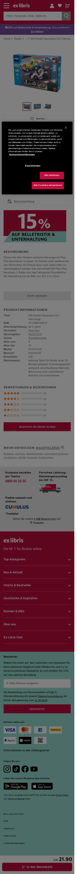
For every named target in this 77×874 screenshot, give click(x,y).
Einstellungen (32, 166)
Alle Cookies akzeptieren (48, 185)
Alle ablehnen (51, 175)
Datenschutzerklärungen (22, 155)
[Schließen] (66, 128)
